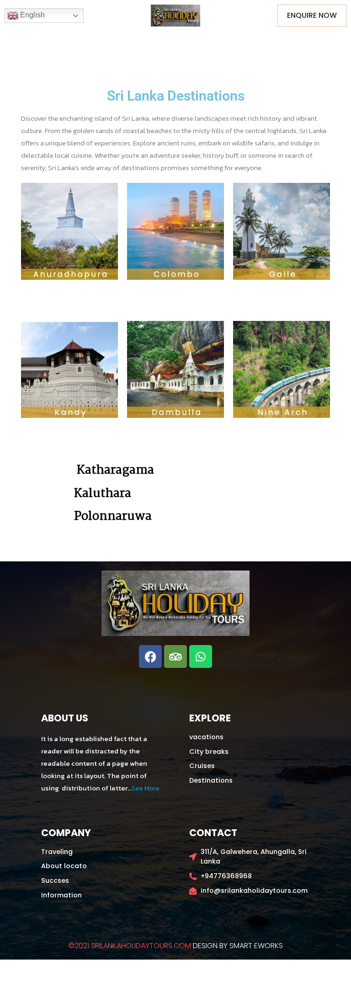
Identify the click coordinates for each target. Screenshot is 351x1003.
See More (146, 788)
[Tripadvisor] (175, 656)
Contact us (290, 41)
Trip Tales (210, 41)
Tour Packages (101, 41)
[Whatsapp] (200, 656)
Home (53, 41)
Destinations (159, 41)
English (31, 15)
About (250, 41)
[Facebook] (150, 656)
